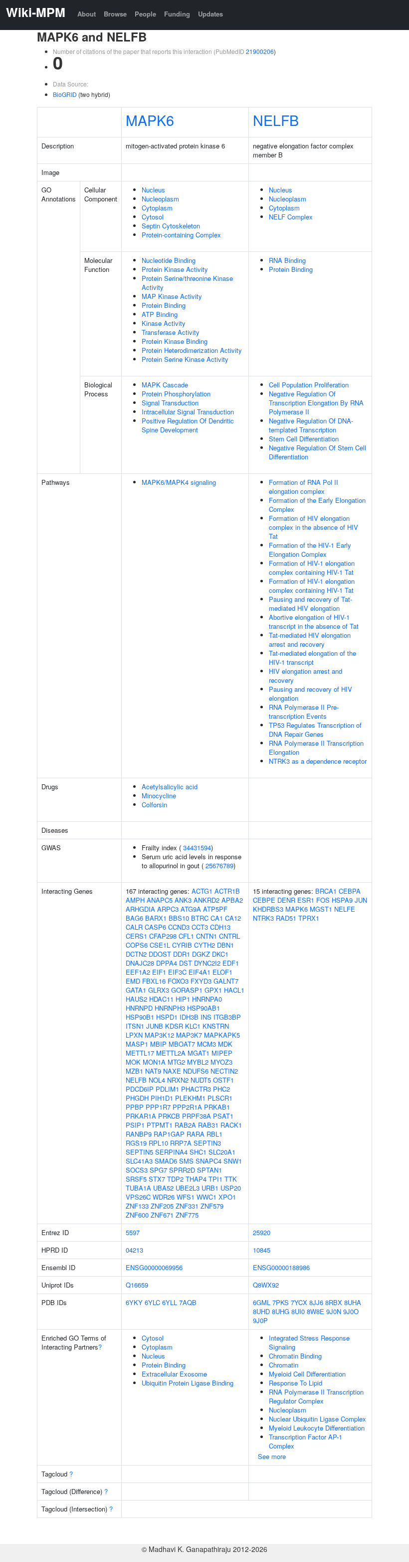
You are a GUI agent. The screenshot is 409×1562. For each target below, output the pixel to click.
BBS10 (179, 918)
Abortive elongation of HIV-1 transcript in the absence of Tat (314, 621)
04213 (134, 1250)
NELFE (344, 909)
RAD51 (286, 918)
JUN (361, 900)
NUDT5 (201, 1080)
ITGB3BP (227, 1017)
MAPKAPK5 (222, 1035)
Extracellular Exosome (174, 1374)
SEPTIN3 (207, 1143)
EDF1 (230, 963)
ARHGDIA (140, 909)
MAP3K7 (189, 1035)
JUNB (154, 1026)
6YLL (169, 1302)
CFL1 (186, 936)
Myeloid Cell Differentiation (307, 1374)
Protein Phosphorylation (176, 393)
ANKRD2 (206, 900)
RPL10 (158, 1143)
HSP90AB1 (203, 1008)
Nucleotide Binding (169, 260)
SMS (186, 1161)
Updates (210, 13)
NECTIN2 (224, 1071)
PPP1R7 (158, 1107)
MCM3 (206, 1044)
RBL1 (214, 1134)
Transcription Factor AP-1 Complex (305, 1441)
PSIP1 (135, 1125)
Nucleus (153, 189)
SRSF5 (136, 1179)
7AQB (188, 1302)
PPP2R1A (187, 1107)
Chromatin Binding (295, 1356)
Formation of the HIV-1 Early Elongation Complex (310, 549)
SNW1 (232, 1161)
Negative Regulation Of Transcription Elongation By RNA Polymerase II (316, 402)
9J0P (260, 1320)
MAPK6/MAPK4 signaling (179, 482)
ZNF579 (212, 1206)
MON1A (154, 1062)
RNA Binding (287, 260)
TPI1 (215, 1179)
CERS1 (136, 936)
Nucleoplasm (160, 198)
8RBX (333, 1302)
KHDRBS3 (268, 909)
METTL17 (140, 1053)
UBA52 (163, 1188)
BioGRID (65, 94)
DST (185, 963)
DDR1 (181, 954)
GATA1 (136, 990)
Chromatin (283, 1365)
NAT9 (153, 1071)
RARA (195, 1134)
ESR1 (305, 900)
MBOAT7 (182, 1044)
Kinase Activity (164, 323)
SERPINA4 (171, 1152)
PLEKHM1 (190, 1098)
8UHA (352, 1302)
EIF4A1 (199, 972)
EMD (133, 981)
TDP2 (175, 1179)
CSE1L (160, 945)
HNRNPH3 (170, 1008)
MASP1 (137, 1044)
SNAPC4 (208, 1161)
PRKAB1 (217, 1107)
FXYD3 (201, 981)
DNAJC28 (140, 963)
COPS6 (137, 945)
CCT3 (200, 927)
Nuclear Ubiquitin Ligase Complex (317, 1419)
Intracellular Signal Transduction (188, 411)
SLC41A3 (139, 1161)
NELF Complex (291, 216)
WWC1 (206, 1197)
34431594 (197, 847)
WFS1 (186, 1197)
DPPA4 (166, 963)
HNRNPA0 (207, 999)
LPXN (134, 1035)
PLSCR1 (219, 1098)
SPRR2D (182, 1170)
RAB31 (208, 1125)
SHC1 (198, 1152)
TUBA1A (138, 1188)
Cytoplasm (157, 207)
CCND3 (179, 927)
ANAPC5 (160, 900)
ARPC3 (168, 909)
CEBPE (264, 900)
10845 (261, 1250)
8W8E (315, 1311)
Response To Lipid (295, 1383)
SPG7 (158, 1170)
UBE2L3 (188, 1188)
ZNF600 (137, 1215)
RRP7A (181, 1143)
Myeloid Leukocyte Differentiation (317, 1428)
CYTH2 (204, 945)
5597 (133, 1232)
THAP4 (196, 1179)
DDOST (160, 954)
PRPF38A (196, 1116)
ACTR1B (227, 891)
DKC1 (220, 954)
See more (272, 1456)
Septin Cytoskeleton (171, 225)
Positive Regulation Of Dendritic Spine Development (188, 425)
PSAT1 (223, 1116)
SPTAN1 (209, 1170)
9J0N (333, 1311)
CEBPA (350, 891)
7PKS (280, 1302)
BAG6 (134, 918)
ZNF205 (162, 1206)
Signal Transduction (170, 402)
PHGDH (137, 1098)
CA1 (216, 918)
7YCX (299, 1302)
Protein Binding (164, 305)
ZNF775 (187, 1215)
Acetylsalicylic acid (170, 786)
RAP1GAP (169, 1134)
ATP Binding (160, 314)
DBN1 (225, 945)
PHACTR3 (196, 1089)
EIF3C (177, 972)
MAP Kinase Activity (172, 296)
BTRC (199, 918)
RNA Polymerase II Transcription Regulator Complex (316, 1396)
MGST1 (321, 909)
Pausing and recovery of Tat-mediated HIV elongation (310, 603)
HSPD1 (167, 1017)
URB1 (210, 1188)
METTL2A (171, 1053)
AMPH (135, 900)
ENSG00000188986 (281, 1267)
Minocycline (159, 795)
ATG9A (191, 909)
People (145, 13)
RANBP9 (139, 1134)
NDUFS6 (195, 1071)
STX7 (157, 1179)
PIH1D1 (162, 1098)
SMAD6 (166, 1161)
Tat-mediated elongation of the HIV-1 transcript (312, 657)
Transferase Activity (171, 332)
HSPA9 (342, 900)
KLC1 (193, 1026)
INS (206, 1017)
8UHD (261, 1311)
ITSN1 (135, 1026)
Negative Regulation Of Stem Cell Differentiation (317, 452)
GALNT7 (225, 981)
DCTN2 (136, 954)
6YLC (152, 1302)
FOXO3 (178, 981)
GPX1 (213, 990)
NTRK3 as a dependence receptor (318, 761)
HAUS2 (136, 999)
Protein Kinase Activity (175, 269)
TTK (230, 1179)
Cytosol (153, 216)
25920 (261, 1232)
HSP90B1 (140, 1017)
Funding (177, 13)
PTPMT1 (160, 1125)
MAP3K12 (159, 1035)
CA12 (233, 918)
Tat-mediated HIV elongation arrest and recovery (310, 639)
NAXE (172, 1071)
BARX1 (156, 918)
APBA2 (232, 900)
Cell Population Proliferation (309, 384)
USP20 (230, 1188)
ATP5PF (215, 909)
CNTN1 (206, 936)
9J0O (351, 1311)
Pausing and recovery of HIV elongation (310, 693)
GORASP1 (187, 990)
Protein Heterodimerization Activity (192, 350)
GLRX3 (158, 990)
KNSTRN (216, 1026)
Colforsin (154, 804)
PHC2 (221, 1089)
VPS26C (138, 1197)
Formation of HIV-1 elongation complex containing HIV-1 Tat (312, 567)
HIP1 (183, 999)
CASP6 (155, 927)
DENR (286, 900)
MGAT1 (198, 1053)
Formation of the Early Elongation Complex (317, 504)
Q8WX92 (266, 1285)
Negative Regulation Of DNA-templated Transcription (311, 425)
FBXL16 (154, 981)
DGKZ (201, 954)
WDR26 (164, 1197)
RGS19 (136, 1143)
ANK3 (183, 900)
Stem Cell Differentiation (304, 438)
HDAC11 (161, 999)
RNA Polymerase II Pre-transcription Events (304, 711)
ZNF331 (187, 1206)
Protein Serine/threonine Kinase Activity (187, 282)
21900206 (260, 51)
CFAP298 (163, 936)
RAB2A (185, 1125)
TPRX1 (308, 918)
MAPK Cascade (165, 384)
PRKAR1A (141, 1116)
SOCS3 (137, 1170)
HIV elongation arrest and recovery (305, 675)
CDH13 (220, 927)
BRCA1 (326, 891)
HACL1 (234, 990)
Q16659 (137, 1285)
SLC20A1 (221, 1152)
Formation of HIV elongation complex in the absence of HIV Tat (313, 527)
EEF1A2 (138, 972)
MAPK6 (150, 119)
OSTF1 (223, 1080)
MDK (225, 1044)
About (86, 13)
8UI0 (298, 1311)
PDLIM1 (167, 1089)
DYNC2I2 (207, 963)
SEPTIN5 (139, 1152)
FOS (323, 900)
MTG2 (176, 1062)
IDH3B (189, 1017)
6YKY (134, 1302)
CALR (134, 927)
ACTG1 (202, 891)
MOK (133, 1062)
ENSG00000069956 (154, 1267)
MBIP (158, 1044)
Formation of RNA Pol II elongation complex (303, 486)
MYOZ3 (221, 1062)
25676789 (219, 865)
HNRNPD (139, 1008)
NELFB (276, 119)
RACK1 (231, 1125)
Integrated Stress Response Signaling (309, 1342)
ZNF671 (162, 1215)
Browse (115, 13)
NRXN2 (178, 1080)
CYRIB (182, 945)
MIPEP (221, 1053)
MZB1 (134, 1071)
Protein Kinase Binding (174, 341)
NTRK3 (263, 918)
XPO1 (227, 1197)
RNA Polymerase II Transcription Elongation (316, 747)
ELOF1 (222, 972)
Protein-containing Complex (181, 234)
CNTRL (229, 936)
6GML (261, 1302)
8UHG (280, 1311)
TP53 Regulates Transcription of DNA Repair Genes (315, 729)
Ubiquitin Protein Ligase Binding (187, 1383)
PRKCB (169, 1116)
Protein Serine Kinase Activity (185, 359)
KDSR (174, 1026)
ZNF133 (137, 1206)
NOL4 (157, 1080)
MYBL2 (197, 1062)
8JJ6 (316, 1302)
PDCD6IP (140, 1089)
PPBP (135, 1107)
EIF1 (159, 972)
